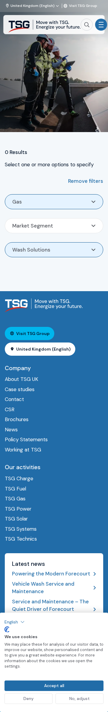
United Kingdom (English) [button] (43, 349)
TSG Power (18, 508)
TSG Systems (21, 529)
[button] (14, 622)
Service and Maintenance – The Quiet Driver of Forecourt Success (50, 609)
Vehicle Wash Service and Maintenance (43, 588)
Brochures (16, 419)
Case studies (19, 389)
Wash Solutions (31, 249)
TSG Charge (19, 478)
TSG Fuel (15, 488)
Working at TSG (23, 449)
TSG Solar (16, 518)
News (11, 429)
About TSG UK (21, 379)
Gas (17, 201)
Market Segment (32, 225)
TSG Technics (21, 539)
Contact (14, 399)
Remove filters (85, 181)
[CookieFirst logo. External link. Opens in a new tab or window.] (6, 629)
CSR (9, 409)
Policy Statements (26, 439)
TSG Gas (15, 498)
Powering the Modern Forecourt (51, 573)
